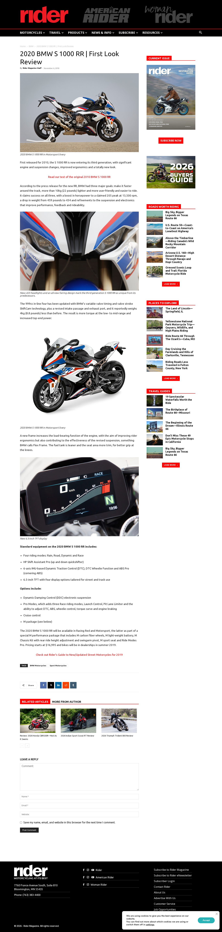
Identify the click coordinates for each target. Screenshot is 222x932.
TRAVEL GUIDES (159, 391)
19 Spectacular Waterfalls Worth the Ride (178, 399)
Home (23, 46)
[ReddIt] (66, 685)
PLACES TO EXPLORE (163, 303)
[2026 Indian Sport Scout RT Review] (79, 721)
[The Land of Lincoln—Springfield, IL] (155, 312)
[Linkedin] (58, 685)
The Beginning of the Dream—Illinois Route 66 (179, 425)
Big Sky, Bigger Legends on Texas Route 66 (176, 215)
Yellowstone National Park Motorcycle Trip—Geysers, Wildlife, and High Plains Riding (180, 326)
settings (150, 924)
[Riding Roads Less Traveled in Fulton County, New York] (155, 366)
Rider (99, 870)
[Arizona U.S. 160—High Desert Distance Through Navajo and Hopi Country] (155, 257)
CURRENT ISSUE (159, 58)
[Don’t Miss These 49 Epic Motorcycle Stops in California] (155, 439)
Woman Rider (99, 884)
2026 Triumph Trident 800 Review (117, 736)
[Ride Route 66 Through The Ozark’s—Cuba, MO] (155, 340)
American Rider (105, 877)
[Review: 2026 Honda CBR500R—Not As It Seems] (38, 721)
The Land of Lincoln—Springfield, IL (179, 310)
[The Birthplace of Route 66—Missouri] (155, 413)
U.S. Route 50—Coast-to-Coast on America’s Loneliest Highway (179, 228)
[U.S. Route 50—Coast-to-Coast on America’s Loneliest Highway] (155, 229)
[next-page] (27, 746)
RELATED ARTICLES (35, 701)
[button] (200, 32)
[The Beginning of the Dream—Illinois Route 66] (155, 426)
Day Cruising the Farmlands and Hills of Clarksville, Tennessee (179, 352)
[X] (51, 685)
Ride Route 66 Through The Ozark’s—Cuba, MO (180, 338)
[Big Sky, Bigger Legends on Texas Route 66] (155, 216)
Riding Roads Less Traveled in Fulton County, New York (177, 365)
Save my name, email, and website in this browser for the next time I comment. (69, 822)
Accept (206, 920)
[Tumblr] (73, 685)
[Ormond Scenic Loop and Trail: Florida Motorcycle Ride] (155, 271)
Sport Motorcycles (58, 666)
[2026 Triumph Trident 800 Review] (120, 721)
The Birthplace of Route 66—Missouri (177, 411)
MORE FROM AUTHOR (66, 701)
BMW (31, 46)
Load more (170, 284)
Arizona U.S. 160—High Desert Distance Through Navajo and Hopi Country (179, 257)
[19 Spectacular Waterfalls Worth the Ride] (155, 400)
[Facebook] (43, 685)
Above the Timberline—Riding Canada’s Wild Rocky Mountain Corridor (179, 243)
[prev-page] (22, 746)
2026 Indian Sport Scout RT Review (77, 736)
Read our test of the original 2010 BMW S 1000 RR (79, 176)
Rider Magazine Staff (32, 68)
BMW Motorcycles (38, 666)
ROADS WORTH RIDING (164, 206)
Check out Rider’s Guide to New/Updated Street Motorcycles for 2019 (79, 654)
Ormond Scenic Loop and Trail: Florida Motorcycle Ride (178, 270)
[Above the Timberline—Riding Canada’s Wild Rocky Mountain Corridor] (155, 242)
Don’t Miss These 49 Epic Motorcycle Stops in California (179, 438)
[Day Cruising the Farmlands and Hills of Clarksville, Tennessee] (155, 353)
